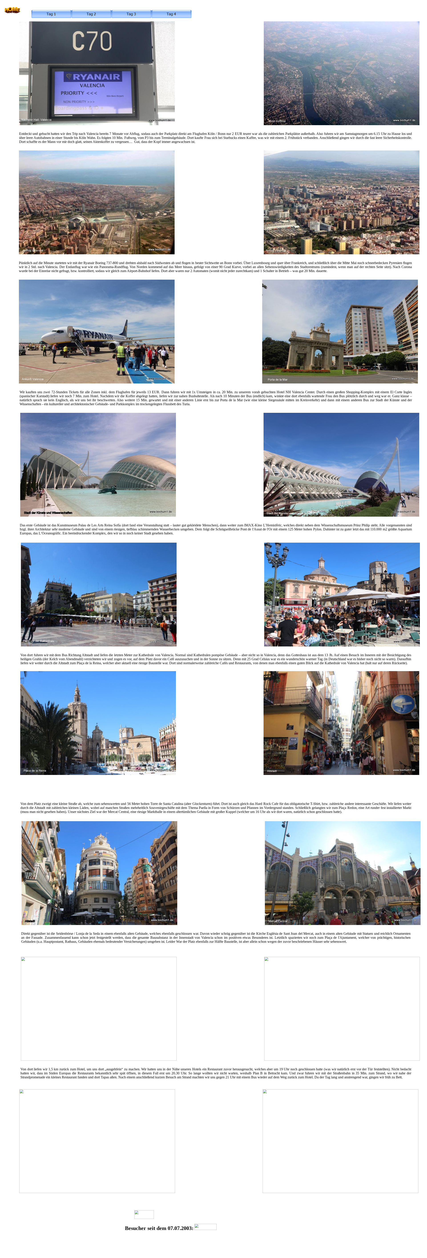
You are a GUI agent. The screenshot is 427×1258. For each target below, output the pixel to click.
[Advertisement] (95, 786)
